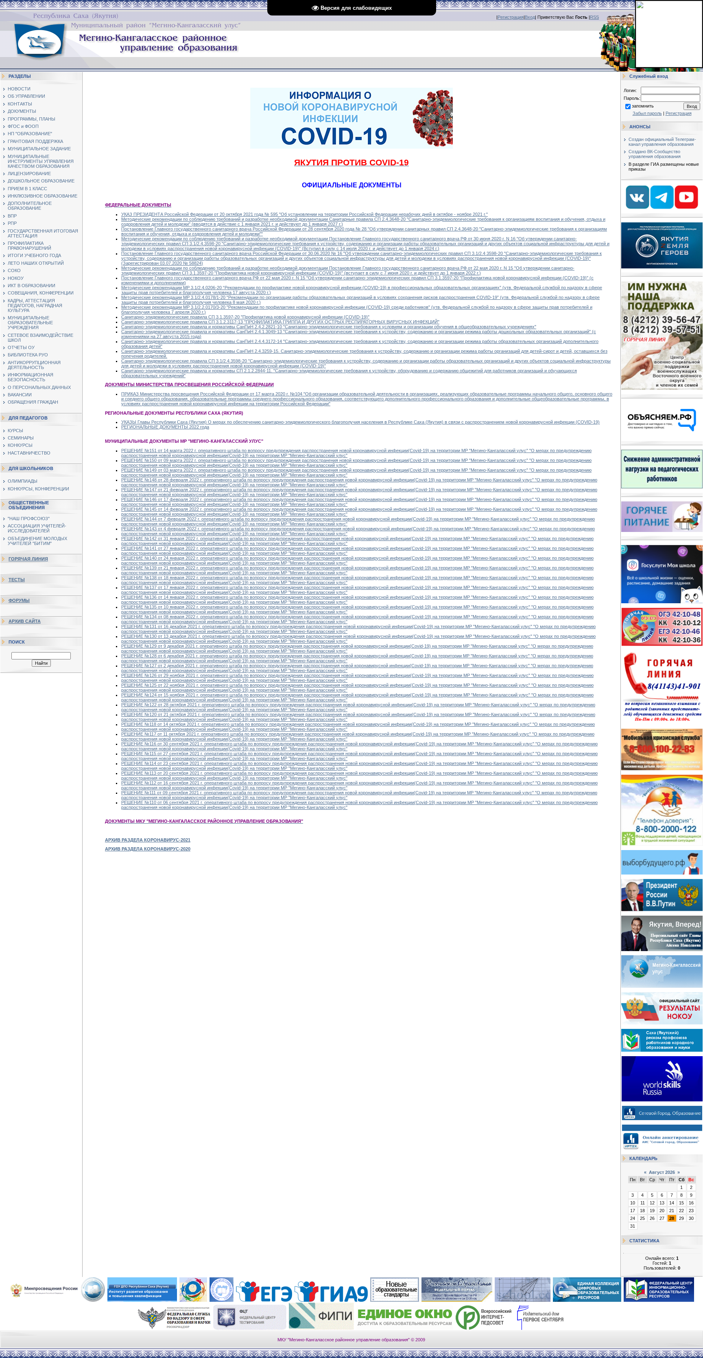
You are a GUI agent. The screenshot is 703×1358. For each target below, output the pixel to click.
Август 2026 (662, 1172)
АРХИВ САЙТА (25, 621)
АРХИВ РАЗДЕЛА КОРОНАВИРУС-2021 (147, 839)
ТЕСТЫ (17, 579)
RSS (594, 17)
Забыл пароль (647, 113)
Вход (530, 17)
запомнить (643, 105)
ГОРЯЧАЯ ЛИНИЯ (28, 558)
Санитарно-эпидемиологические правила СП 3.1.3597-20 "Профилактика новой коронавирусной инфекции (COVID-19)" (245, 316)
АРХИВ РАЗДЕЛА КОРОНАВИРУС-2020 (147, 848)
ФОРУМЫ (19, 600)
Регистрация (511, 17)
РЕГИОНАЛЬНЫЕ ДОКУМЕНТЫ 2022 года (165, 426)
